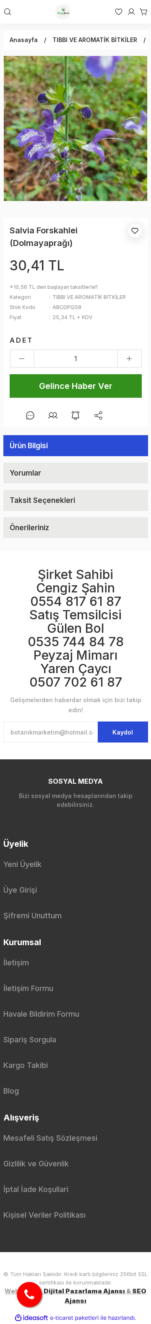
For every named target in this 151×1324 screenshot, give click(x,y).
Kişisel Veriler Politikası (44, 1214)
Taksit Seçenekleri (42, 500)
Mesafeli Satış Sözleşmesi (50, 1138)
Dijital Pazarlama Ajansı (84, 1291)
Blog (11, 1090)
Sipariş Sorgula (29, 1039)
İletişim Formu (28, 988)
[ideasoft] (31, 1318)
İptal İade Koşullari (35, 1189)
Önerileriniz (29, 527)
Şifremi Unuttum (32, 915)
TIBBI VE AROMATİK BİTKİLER (89, 297)
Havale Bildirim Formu (41, 1014)
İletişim (16, 962)
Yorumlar (25, 473)
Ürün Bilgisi (29, 445)
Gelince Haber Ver (75, 386)
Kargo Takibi (25, 1065)
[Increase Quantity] (129, 358)
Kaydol (122, 732)
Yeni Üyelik (22, 864)
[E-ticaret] (74, 1318)
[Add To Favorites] (135, 231)
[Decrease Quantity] (22, 358)
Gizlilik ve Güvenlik (36, 1163)
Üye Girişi (20, 889)
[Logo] (62, 11)
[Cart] (141, 11)
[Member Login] (129, 11)
